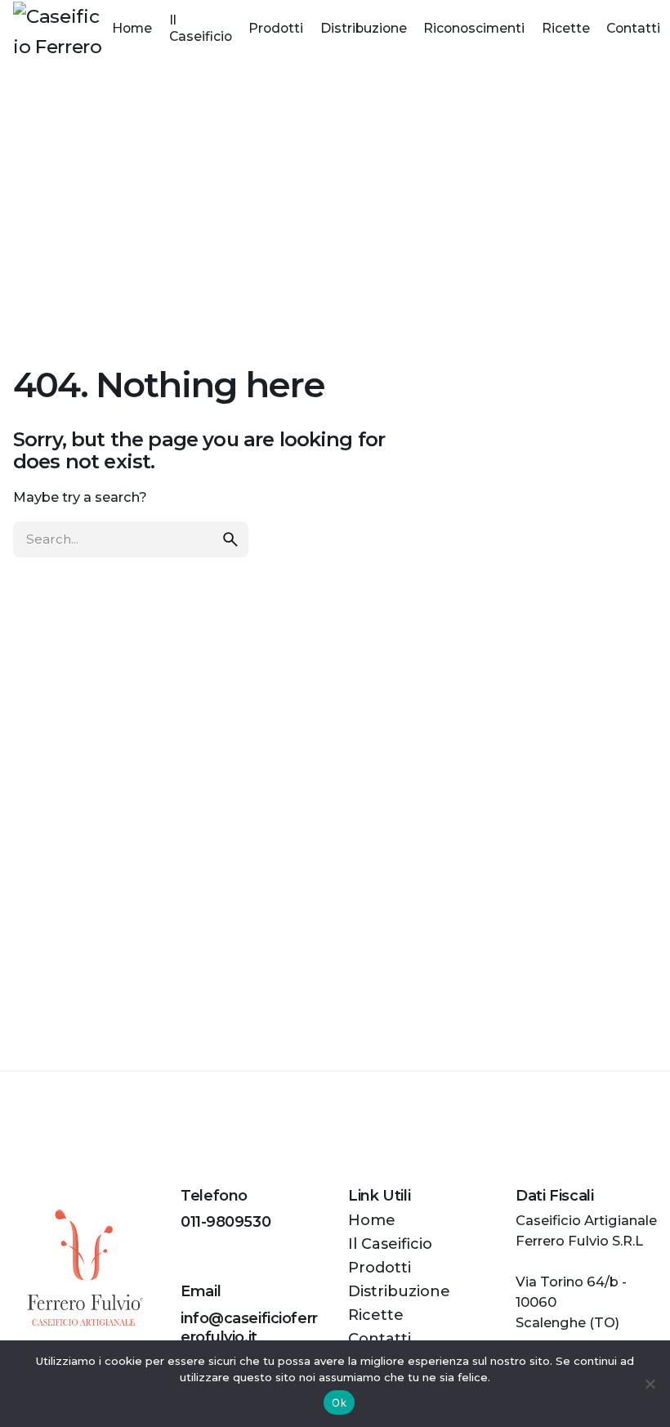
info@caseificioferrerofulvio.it (249, 1327)
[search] (230, 539)
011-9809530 (225, 1222)
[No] (649, 1384)
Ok (339, 1402)
